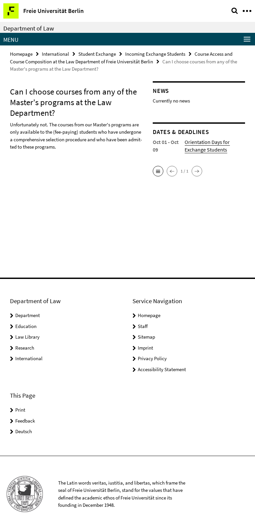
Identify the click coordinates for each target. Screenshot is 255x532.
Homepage (21, 54)
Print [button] (20, 410)
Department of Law (28, 28)
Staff (143, 326)
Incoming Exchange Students (155, 54)
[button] (158, 171)
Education (26, 326)
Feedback (25, 421)
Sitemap (146, 337)
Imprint (145, 348)
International (55, 54)
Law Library (27, 337)
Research (24, 348)
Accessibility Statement (162, 369)
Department (27, 315)
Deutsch (23, 431)
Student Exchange (97, 54)
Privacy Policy (152, 358)
